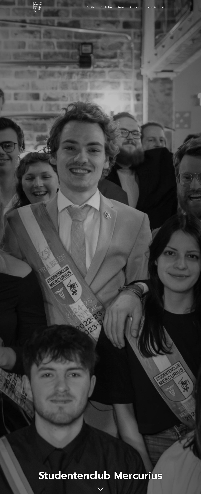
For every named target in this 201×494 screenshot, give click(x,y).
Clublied (121, 7)
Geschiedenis (106, 7)
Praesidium (91, 7)
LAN (163, 7)
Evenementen (135, 7)
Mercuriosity (151, 7)
